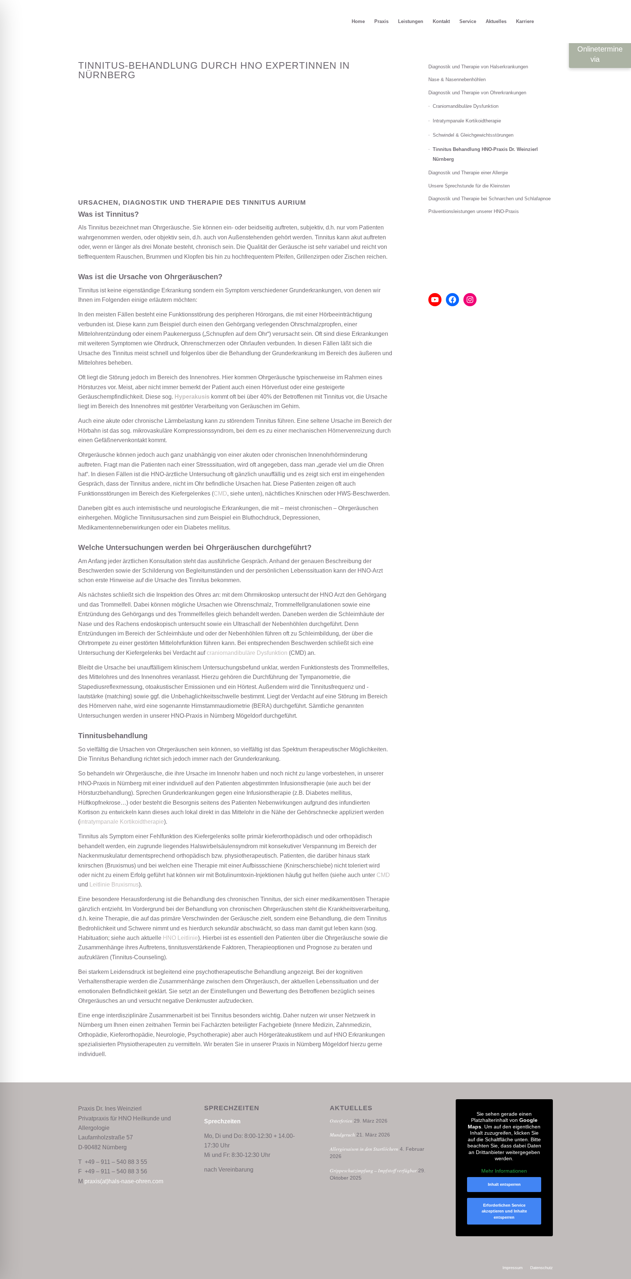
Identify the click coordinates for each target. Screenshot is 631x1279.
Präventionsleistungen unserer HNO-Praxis (473, 211)
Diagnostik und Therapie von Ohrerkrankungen (477, 92)
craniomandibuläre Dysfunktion (247, 653)
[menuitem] (358, 21)
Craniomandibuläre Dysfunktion (465, 106)
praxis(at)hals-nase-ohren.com (123, 1181)
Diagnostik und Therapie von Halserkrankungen (478, 66)
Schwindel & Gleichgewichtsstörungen (473, 135)
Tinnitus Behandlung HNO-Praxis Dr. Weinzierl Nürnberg (485, 154)
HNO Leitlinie (180, 938)
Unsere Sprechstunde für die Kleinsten (469, 186)
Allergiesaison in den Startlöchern (364, 1148)
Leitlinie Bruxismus (114, 884)
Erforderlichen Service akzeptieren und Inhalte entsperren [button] (504, 1211)
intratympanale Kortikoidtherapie (122, 822)
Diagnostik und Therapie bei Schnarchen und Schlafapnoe (489, 198)
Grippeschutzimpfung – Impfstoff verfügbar (373, 1170)
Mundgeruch (342, 1134)
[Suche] (546, 21)
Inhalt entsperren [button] (504, 1184)
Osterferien (341, 1120)
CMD (220, 493)
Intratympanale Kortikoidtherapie (467, 121)
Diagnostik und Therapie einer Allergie (468, 172)
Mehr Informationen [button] (504, 1171)
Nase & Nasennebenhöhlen (457, 79)
